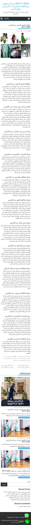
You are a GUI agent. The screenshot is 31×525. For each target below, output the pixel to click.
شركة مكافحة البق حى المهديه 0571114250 (19, 494)
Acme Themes (16, 522)
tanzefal (19, 31)
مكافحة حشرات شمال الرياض (23, 356)
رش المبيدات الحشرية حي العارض (20, 358)
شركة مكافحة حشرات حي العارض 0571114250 (24, 366)
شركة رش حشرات (17, 296)
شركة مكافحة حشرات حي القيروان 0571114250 (7, 366)
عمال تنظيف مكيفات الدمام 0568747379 (19, 498)
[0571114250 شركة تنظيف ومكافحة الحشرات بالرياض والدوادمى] (29, 18)
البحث (28, 481)
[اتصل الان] (27, 521)
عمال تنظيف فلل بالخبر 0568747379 (20, 499)
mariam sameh (17, 407)
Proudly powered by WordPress (10, 520)
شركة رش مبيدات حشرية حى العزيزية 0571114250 (17, 492)
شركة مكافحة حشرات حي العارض (20, 360)
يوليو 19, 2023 (26, 438)
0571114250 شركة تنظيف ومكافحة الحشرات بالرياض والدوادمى (15, 6)
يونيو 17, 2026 (26, 407)
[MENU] (1, 18)
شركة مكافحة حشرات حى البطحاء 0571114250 (18, 496)
